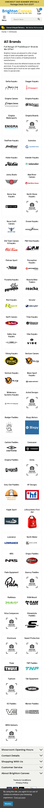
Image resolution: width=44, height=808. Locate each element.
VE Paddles (11, 704)
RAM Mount (32, 597)
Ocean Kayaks (32, 221)
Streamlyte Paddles (32, 614)
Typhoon (11, 679)
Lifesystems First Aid (32, 511)
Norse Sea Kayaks (11, 195)
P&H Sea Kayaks (32, 241)
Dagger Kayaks (32, 81)
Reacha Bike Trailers (32, 281)
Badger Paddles (11, 417)
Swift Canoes (11, 317)
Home (4, 32)
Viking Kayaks (11, 354)
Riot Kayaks (11, 300)
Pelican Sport (11, 260)
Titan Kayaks (32, 317)
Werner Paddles (32, 704)
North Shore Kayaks (32, 195)
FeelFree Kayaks (11, 141)
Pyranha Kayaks (11, 280)
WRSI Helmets (11, 725)
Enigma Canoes (11, 99)
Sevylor (32, 300)
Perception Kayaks (32, 261)
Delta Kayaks (11, 81)
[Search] (39, 19)
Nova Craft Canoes (11, 222)
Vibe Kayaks (32, 334)
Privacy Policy (22, 783)
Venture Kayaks (11, 373)
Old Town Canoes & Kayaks (11, 242)
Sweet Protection (32, 638)
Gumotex (32, 141)
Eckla (32, 460)
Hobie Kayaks (11, 158)
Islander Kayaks (32, 158)
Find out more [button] (19, 798)
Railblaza (11, 597)
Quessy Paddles (32, 572)
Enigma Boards (32, 116)
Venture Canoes (32, 354)
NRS (11, 554)
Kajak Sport (11, 510)
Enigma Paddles (11, 460)
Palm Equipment (12, 572)
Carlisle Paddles (11, 442)
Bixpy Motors (32, 417)
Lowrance (11, 537)
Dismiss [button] (8, 804)
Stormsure (11, 638)
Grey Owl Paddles (11, 485)
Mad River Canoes (32, 176)
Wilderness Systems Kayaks (11, 393)
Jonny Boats (11, 175)
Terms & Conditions (22, 780)
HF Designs (32, 485)
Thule (11, 663)
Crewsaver (32, 442)
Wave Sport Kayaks (32, 374)
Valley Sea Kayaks (11, 335)
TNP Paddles (32, 663)
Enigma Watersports (11, 117)
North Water (32, 537)
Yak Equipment (32, 679)
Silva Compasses (11, 613)
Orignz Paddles (32, 554)
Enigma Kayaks (32, 99)
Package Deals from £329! (22, 4)
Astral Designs (32, 392)
